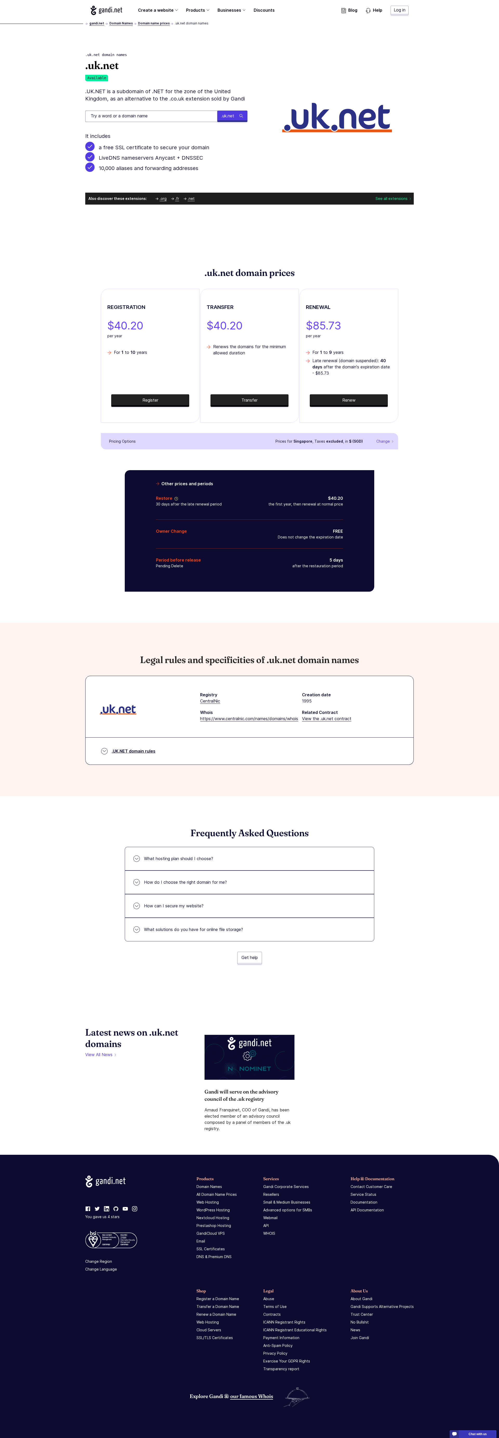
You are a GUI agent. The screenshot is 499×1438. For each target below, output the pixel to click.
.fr (177, 198)
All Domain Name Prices (216, 1194)
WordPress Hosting (213, 1210)
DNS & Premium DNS (214, 1256)
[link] (87, 1209)
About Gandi (361, 1299)
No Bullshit (360, 1322)
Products (195, 10)
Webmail (270, 1218)
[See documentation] (175, 498)
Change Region (98, 1261)
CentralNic (210, 701)
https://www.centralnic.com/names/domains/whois (249, 718)
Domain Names (121, 23)
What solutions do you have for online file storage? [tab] (193, 929)
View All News (99, 1054)
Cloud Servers (208, 1330)
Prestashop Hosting (213, 1225)
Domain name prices (154, 23)
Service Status (363, 1194)
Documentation (364, 1202)
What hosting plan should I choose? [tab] (178, 858)
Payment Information (281, 1337)
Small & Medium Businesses (286, 1202)
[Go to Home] (106, 10)
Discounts (264, 10)
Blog (352, 10)
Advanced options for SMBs (287, 1210)
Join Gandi (360, 1337)
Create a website (156, 10)
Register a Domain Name (217, 1299)
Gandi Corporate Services (286, 1186)
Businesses (229, 10)
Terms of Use (275, 1306)
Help (377, 10)
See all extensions (392, 198)
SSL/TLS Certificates (214, 1337)
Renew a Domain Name (216, 1314)
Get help (249, 957)
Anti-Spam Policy (278, 1345)
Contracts (272, 1314)
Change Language (101, 1269)
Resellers (271, 1194)
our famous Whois (251, 1396)
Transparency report (281, 1369)
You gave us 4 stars (102, 1216)
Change (383, 441)
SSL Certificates (210, 1249)
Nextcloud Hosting (212, 1218)
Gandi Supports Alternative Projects (382, 1306)
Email (200, 1241)
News (355, 1330)
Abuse (268, 1299)
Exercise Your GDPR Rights (286, 1361)
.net (191, 198)
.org (163, 198)
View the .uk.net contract (326, 718)
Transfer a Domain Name (217, 1306)
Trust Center (362, 1314)
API (266, 1225)
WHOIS (269, 1233)
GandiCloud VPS (210, 1233)
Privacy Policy (275, 1353)
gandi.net (96, 23)
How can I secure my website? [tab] (173, 905)
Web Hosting (207, 1202)
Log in (399, 9)
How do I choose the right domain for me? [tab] (185, 882)
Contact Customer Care (371, 1186)
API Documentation (367, 1210)
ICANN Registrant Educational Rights (295, 1330)
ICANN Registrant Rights (284, 1322)
